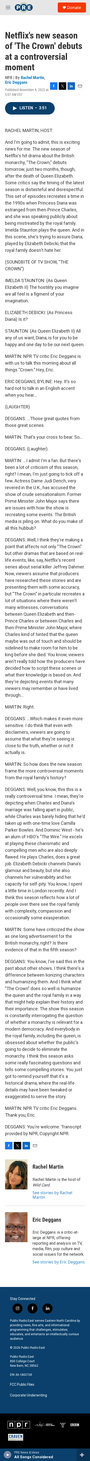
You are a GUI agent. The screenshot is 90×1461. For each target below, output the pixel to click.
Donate (74, 7)
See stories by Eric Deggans (58, 1262)
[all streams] (83, 1454)
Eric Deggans (16, 82)
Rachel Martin (32, 77)
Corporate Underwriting (28, 1395)
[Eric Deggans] (16, 1227)
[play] (7, 1454)
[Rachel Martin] (16, 1174)
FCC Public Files (22, 1384)
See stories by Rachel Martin (52, 1195)
